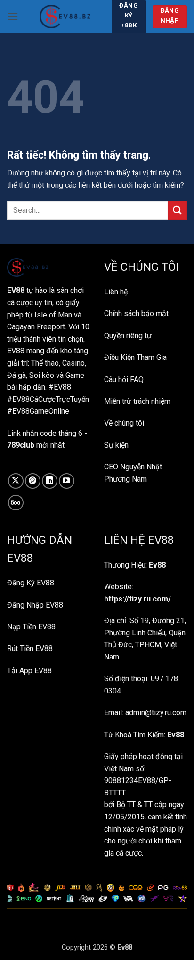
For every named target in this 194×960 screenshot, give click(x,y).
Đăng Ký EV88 (30, 582)
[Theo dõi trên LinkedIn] (49, 481)
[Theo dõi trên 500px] (16, 502)
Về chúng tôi (124, 422)
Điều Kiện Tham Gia (135, 357)
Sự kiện (116, 445)
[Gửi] (177, 210)
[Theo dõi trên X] (16, 481)
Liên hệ (116, 291)
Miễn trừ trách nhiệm (137, 401)
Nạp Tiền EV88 (31, 626)
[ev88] (64, 16)
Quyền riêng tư (128, 335)
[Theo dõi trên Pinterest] (32, 481)
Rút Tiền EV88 (30, 648)
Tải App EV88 (29, 670)
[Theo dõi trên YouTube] (66, 481)
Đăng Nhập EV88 (35, 605)
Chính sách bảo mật (136, 313)
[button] (12, 16)
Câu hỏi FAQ (124, 379)
